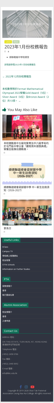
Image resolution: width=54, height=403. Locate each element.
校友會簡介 (7, 312)
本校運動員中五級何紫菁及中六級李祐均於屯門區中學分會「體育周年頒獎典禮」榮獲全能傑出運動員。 (26, 146)
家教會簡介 (7, 286)
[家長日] (27, 201)
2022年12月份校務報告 (16, 76)
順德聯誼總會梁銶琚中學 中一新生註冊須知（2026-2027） (26, 188)
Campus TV (7, 251)
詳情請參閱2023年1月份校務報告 (20, 64)
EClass (5, 247)
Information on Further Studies (16, 269)
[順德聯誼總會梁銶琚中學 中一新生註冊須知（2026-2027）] (27, 160)
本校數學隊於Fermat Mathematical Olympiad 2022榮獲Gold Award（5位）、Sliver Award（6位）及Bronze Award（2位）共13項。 (25, 94)
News (16, 42)
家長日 (7, 228)
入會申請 (6, 320)
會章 (4, 290)
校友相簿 (6, 260)
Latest (8, 42)
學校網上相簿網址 (10, 255)
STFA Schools (8, 264)
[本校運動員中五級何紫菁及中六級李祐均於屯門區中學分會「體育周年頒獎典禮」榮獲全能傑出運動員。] (27, 116)
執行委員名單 (8, 295)
